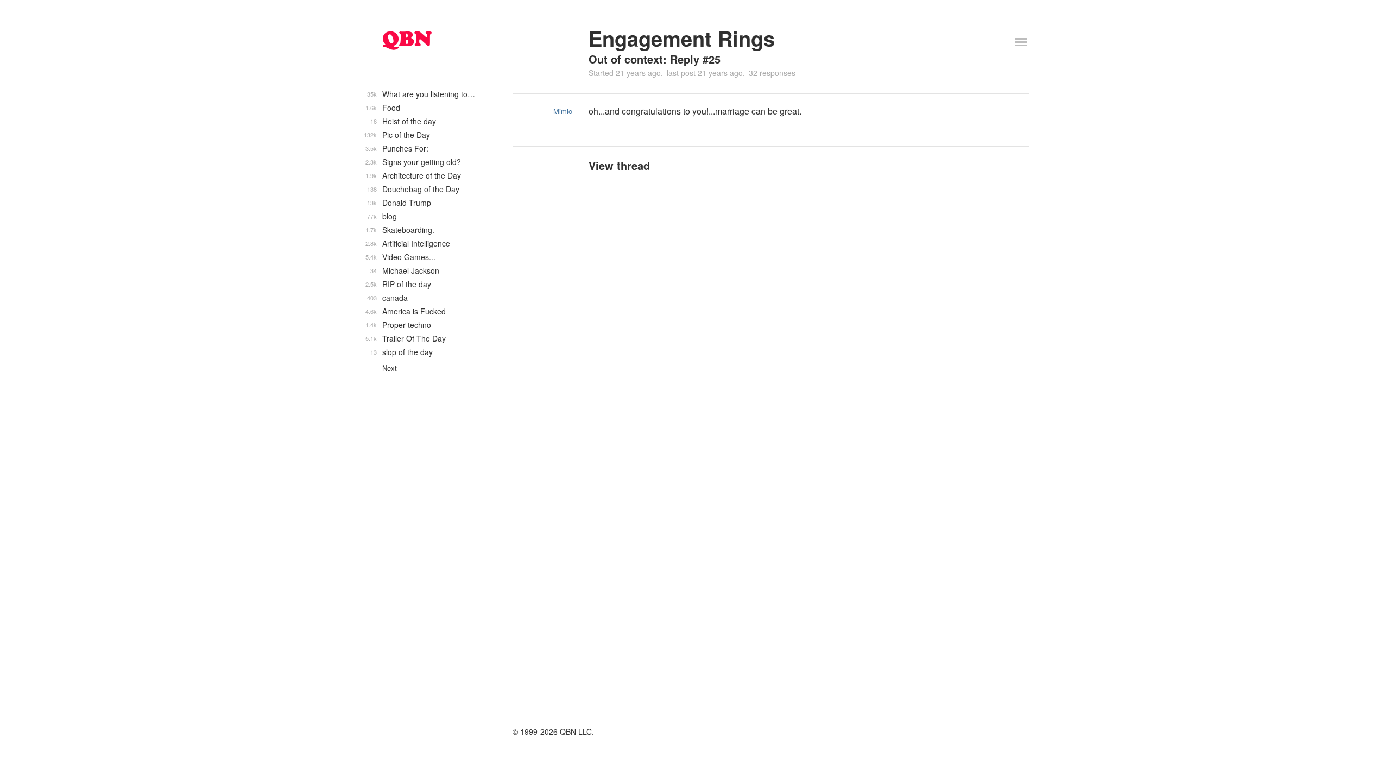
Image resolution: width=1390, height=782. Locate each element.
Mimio (562, 111)
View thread (619, 165)
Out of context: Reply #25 (655, 59)
